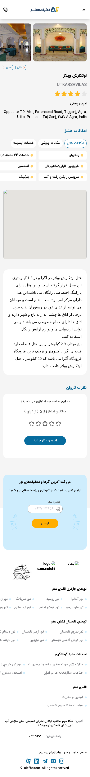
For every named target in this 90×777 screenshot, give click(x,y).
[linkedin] (36, 761)
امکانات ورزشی (50, 143)
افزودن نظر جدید (45, 440)
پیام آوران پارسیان (50, 752)
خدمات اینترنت (23, 143)
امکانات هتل (75, 143)
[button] (45, 523)
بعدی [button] (9, 67)
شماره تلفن (53, 502)
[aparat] (28, 761)
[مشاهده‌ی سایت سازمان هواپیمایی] (22, 571)
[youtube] (53, 761)
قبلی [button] (19, 67)
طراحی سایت (78, 752)
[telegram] (45, 761)
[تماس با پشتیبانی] (5, 10)
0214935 (35, 736)
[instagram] (61, 761)
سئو (65, 752)
